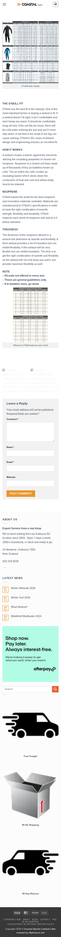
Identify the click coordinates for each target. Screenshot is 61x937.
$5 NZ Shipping (30, 922)
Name (10, 447)
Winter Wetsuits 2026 (23, 588)
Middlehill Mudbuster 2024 (26, 616)
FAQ (54, 919)
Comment (13, 419)
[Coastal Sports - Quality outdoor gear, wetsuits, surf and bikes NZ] (29, 4)
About (26, 919)
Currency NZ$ (12, 919)
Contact (45, 919)
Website (11, 477)
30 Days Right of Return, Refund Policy (30, 924)
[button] (4, 4)
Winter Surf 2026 (20, 597)
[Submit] (55, 689)
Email (10, 462)
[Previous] (5, 383)
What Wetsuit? (19, 607)
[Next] (55, 383)
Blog (35, 919)
